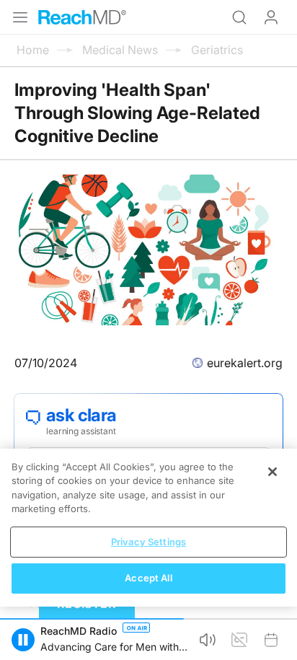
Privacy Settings (148, 541)
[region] (148, 528)
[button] (23, 639)
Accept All (148, 578)
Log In (271, 17)
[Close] (272, 472)
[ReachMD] (82, 17)
